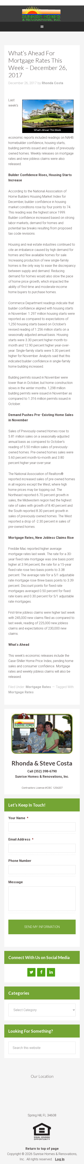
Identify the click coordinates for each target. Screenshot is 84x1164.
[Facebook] (41, 972)
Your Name (18, 818)
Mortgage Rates (38, 687)
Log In (59, 1159)
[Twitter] (31, 972)
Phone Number (19, 861)
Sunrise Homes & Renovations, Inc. (42, 13)
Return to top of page (42, 1149)
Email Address (20, 839)
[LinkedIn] (51, 972)
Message (15, 882)
